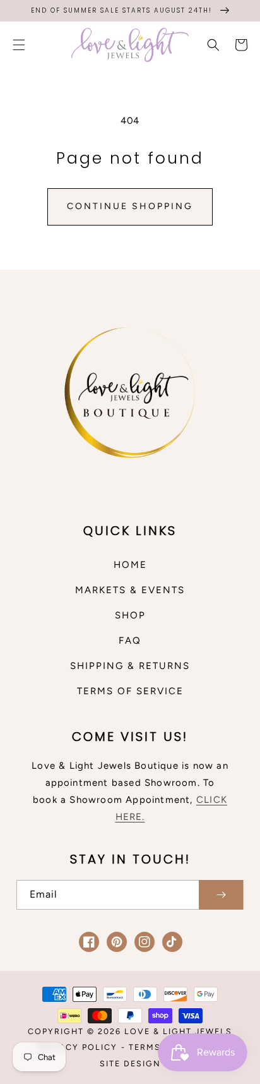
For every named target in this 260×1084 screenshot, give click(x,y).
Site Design (130, 1063)
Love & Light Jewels (178, 1031)
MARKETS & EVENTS (130, 590)
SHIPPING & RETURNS (130, 665)
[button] (19, 45)
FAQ (130, 640)
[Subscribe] (221, 895)
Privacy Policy (77, 1047)
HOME (130, 564)
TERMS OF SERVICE (130, 691)
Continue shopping (130, 206)
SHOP (130, 615)
